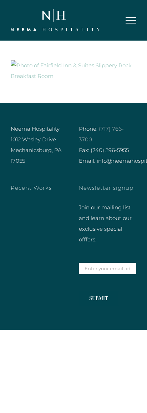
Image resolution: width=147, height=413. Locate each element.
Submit (98, 298)
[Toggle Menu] (131, 20)
